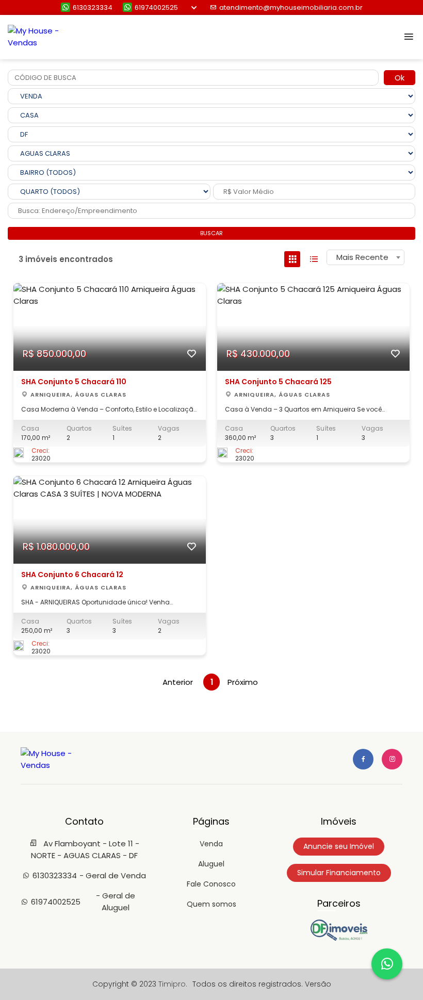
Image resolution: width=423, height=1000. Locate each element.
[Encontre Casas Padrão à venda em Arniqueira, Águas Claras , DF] (339, 938)
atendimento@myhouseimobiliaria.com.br (291, 7)
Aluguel (211, 864)
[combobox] (365, 257)
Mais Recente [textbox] (362, 257)
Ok (399, 77)
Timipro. (172, 984)
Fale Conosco (211, 884)
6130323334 (92, 7)
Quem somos (211, 904)
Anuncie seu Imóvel (338, 846)
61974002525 (156, 7)
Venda (211, 844)
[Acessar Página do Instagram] (392, 759)
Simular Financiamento (339, 872)
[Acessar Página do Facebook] (363, 759)
